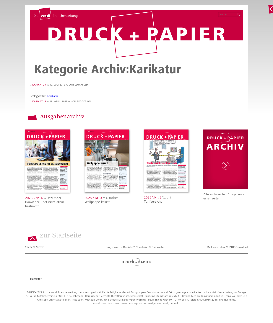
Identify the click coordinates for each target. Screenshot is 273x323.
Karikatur (39, 84)
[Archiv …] (270, 9)
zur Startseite (61, 235)
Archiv (39, 247)
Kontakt (128, 247)
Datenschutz (159, 247)
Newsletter (142, 247)
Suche (28, 247)
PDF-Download (238, 247)
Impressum (113, 247)
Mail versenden (216, 247)
